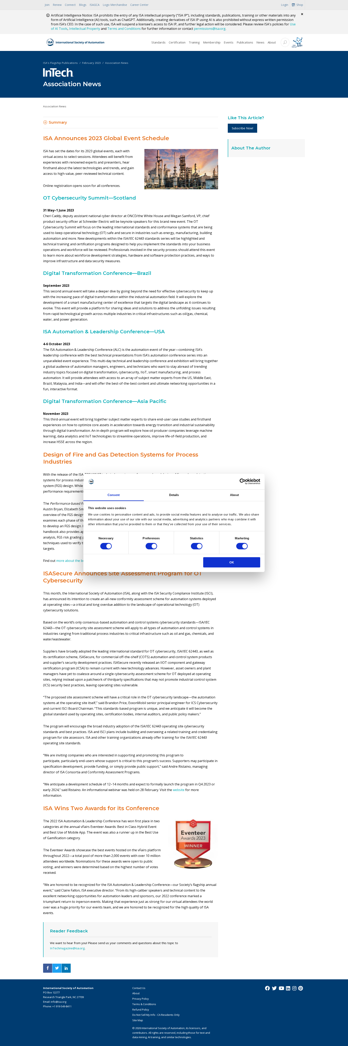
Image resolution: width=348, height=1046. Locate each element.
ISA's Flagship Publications (60, 63)
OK (231, 562)
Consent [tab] (114, 495)
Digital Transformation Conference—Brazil (97, 273)
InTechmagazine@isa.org (67, 948)
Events (228, 42)
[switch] (151, 546)
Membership (212, 42)
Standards (158, 42)
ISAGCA (94, 5)
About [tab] (234, 495)
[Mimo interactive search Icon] (297, 42)
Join (47, 5)
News (260, 42)
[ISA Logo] (75, 42)
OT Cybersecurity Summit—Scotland (89, 198)
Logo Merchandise (115, 5)
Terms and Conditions (124, 28)
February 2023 (91, 63)
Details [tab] (174, 495)
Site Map (137, 1020)
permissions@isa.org (210, 28)
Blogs (82, 5)
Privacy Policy (140, 998)
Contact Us (138, 988)
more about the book (72, 560)
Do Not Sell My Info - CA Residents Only (156, 1015)
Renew (57, 5)
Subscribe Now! (242, 128)
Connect (70, 5)
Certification (177, 42)
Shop (299, 5)
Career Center (139, 5)
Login (284, 5)
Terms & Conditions (144, 1004)
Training (194, 42)
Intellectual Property (84, 28)
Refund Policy (140, 1009)
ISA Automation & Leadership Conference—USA (104, 332)
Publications (245, 42)
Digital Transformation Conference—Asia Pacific (104, 401)
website (178, 790)
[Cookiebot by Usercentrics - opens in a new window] (242, 481)
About (272, 42)
